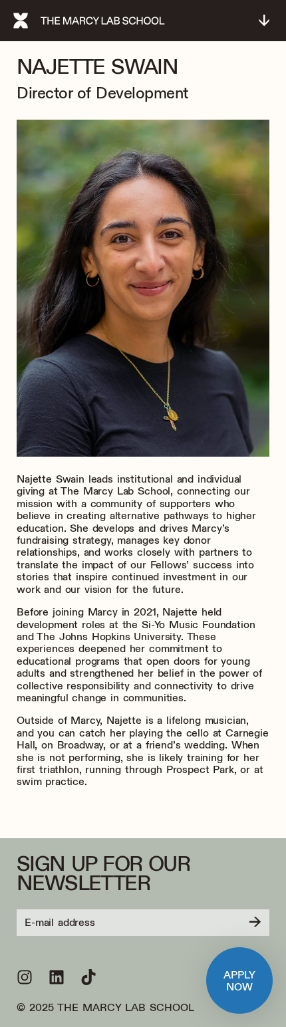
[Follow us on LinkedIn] (57, 977)
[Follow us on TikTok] (88, 977)
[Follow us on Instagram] (25, 977)
